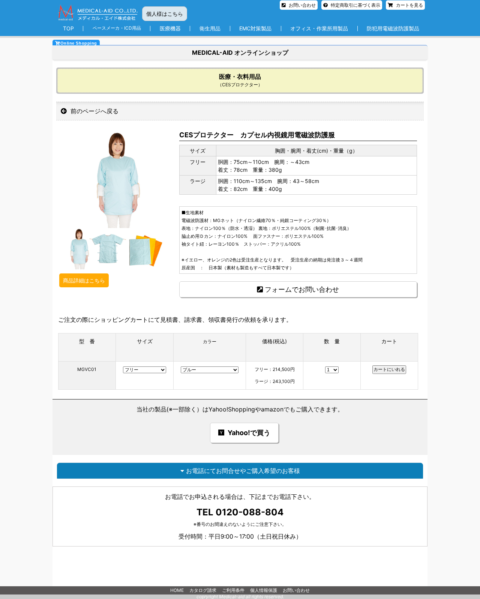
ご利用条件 (233, 590)
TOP (68, 28)
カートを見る (409, 5)
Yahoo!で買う (248, 433)
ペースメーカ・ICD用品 (117, 28)
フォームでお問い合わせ (302, 289)
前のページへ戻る (93, 111)
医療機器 (170, 28)
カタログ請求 (202, 590)
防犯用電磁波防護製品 (393, 28)
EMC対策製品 (255, 28)
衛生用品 (210, 28)
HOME (177, 590)
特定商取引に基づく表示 (355, 5)
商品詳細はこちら (84, 280)
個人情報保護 (263, 590)
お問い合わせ (302, 5)
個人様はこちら (164, 14)
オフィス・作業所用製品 (319, 28)
